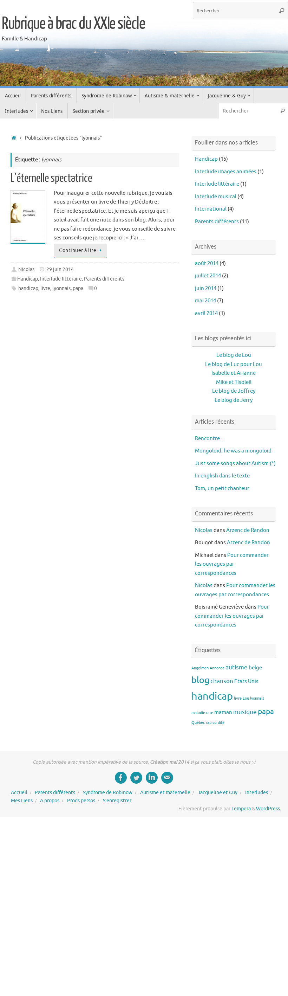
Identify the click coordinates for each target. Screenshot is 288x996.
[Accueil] (14, 138)
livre (45, 288)
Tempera (241, 809)
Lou (246, 698)
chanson (221, 681)
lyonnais (61, 288)
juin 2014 (205, 288)
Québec (198, 722)
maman (223, 712)
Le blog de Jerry (234, 400)
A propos (49, 801)
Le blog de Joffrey (233, 391)
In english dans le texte (222, 476)
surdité (218, 722)
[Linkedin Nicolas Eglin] (152, 778)
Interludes (256, 793)
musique (245, 712)
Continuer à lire (77, 250)
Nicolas (26, 269)
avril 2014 (206, 313)
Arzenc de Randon (247, 530)
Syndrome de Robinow (107, 793)
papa (78, 288)
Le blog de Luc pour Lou (233, 364)
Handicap (27, 279)
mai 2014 (205, 300)
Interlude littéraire (61, 279)
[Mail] (167, 778)
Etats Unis (246, 681)
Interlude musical (215, 196)
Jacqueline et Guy (217, 793)
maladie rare (202, 713)
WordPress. (268, 809)
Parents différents (104, 279)
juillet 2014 (208, 275)
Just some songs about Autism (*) (235, 463)
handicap (28, 288)
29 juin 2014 (60, 269)
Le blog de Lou (233, 355)
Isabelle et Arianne (233, 373)
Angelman (200, 668)
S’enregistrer (117, 801)
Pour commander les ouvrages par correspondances (232, 564)
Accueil (19, 793)
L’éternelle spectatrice (51, 178)
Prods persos (81, 801)
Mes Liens (22, 801)
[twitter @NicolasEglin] (136, 778)
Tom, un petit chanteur (222, 488)
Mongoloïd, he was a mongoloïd (233, 451)
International (211, 209)
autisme (236, 667)
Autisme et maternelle (165, 793)
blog (200, 680)
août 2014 (206, 263)
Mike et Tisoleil (233, 382)
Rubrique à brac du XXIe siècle (73, 23)
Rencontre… (210, 438)
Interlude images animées (225, 171)
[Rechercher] (281, 10)
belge (255, 667)
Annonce (217, 668)
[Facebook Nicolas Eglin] (121, 778)
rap (208, 722)
